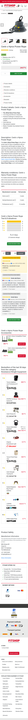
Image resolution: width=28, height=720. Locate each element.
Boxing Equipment (7, 694)
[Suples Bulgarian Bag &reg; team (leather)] (16, 482)
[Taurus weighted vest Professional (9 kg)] (16, 378)
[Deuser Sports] (11, 446)
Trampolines (18, 684)
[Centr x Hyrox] (7, 13)
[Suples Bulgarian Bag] (11, 493)
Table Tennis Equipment (6, 687)
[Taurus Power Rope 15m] (16, 453)
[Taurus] (11, 388)
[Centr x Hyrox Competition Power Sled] (5, 338)
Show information (6, 558)
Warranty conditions (9, 90)
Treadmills (5, 681)
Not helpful (12, 270)
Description (7, 87)
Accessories (7, 96)
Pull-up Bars (18, 708)
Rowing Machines (19, 681)
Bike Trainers (18, 696)
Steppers (5, 699)
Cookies (4, 664)
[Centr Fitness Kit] (16, 409)
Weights (17, 691)
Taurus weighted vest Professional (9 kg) (12, 384)
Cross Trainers (6, 678)
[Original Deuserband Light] (16, 438)
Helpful (5, 270)
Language (20, 253)
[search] (21, 6)
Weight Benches (19, 686)
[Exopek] (11, 403)
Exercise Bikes (18, 678)
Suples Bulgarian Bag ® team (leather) (11, 488)
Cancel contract (14, 653)
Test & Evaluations (9, 93)
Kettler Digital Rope (12, 518)
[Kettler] (11, 521)
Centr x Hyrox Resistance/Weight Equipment (12, 10)
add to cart (18, 73)
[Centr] (11, 416)
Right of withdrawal (19, 667)
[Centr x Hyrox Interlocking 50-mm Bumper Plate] (5, 350)
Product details (8, 83)
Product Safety (8, 102)
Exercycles (5, 696)
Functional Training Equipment (7, 705)
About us (17, 664)
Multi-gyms (5, 684)
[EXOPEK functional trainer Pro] (16, 394)
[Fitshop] (10, 6)
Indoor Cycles (6, 691)
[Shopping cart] (26, 6)
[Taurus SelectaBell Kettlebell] (16, 423)
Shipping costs (5, 667)
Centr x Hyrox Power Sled (8, 159)
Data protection (18, 661)
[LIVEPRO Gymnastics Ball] (16, 499)
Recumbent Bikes (19, 694)
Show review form (14, 243)
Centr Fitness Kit (11, 414)
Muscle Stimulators (7, 711)
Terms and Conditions (7, 661)
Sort (7, 253)
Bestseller (6, 99)
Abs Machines (18, 704)
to (5, 648)
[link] (8, 591)
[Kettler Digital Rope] (16, 514)
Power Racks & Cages (19, 700)
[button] (4, 41)
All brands (5, 715)
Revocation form (6, 670)
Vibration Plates (19, 711)
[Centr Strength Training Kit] (16, 467)
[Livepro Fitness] (11, 508)
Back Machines (6, 708)
